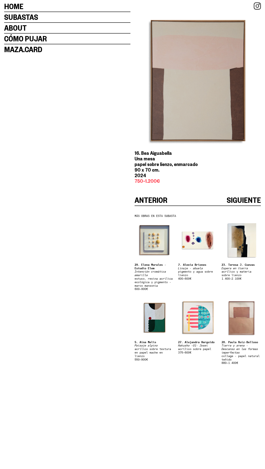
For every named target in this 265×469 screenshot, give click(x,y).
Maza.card (23, 49)
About (15, 28)
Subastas (21, 17)
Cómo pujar (25, 38)
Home (13, 6)
